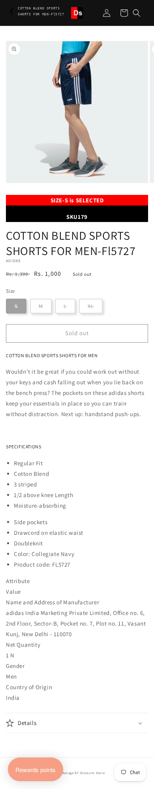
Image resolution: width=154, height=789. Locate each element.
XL (91, 306)
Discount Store (92, 773)
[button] (136, 13)
